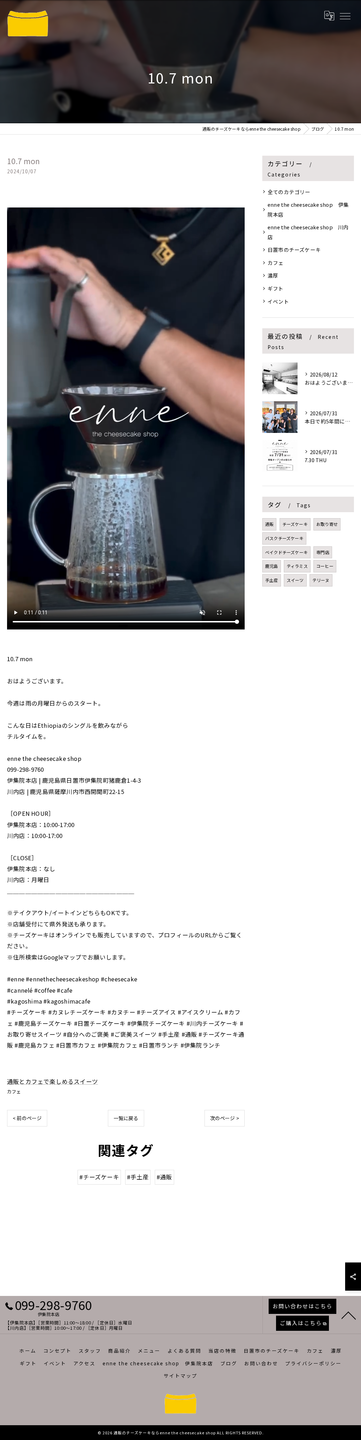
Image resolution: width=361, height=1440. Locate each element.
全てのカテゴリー (289, 191)
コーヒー (325, 566)
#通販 (164, 1177)
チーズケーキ (295, 524)
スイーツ (295, 580)
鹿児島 (271, 566)
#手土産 (138, 1177)
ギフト (276, 288)
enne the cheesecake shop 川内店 (308, 232)
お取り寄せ (327, 524)
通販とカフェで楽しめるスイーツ (52, 1081)
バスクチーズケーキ (284, 538)
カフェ (14, 1091)
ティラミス (297, 566)
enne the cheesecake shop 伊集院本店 (308, 209)
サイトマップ (180, 1375)
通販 (269, 524)
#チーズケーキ (99, 1177)
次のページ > (224, 1118)
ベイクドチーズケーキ (286, 552)
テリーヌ (321, 580)
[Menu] (345, 15)
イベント (278, 301)
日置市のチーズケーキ (294, 249)
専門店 (322, 552)
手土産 (271, 580)
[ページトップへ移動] (349, 1315)
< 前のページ (27, 1118)
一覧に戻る (126, 1118)
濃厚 (273, 275)
